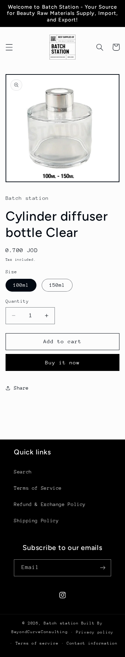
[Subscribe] (103, 567)
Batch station (61, 623)
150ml (57, 285)
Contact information (92, 643)
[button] (9, 47)
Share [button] (21, 388)
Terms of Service (38, 488)
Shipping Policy (36, 520)
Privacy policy (95, 632)
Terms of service (37, 643)
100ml (21, 285)
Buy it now (62, 362)
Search (23, 471)
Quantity (17, 301)
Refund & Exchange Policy (50, 504)
